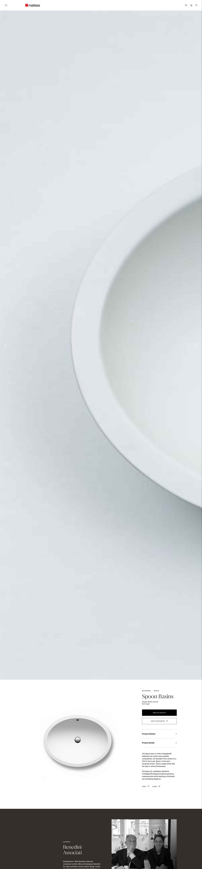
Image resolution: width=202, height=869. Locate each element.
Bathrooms (146, 691)
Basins (156, 691)
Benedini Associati (153, 702)
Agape (148, 704)
